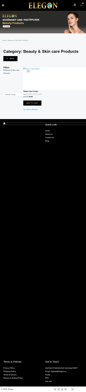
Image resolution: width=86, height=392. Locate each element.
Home (4, 40)
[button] (3, 5)
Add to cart (32, 103)
